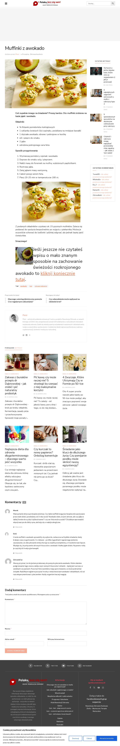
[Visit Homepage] (47, 3)
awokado (23, 286)
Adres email (10, 639)
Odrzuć (89, 738)
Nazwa (8, 629)
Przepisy (25, 54)
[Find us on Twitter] (94, 687)
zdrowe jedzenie (41, 286)
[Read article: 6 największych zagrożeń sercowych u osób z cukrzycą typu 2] (96, 93)
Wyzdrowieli (60, 693)
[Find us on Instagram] (103, 687)
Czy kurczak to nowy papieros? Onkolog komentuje (46, 452)
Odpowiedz (18, 527)
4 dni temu (109, 85)
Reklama (60, 721)
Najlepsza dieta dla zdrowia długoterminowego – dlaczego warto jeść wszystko (17, 455)
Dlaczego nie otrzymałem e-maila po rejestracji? (60, 686)
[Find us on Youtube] (99, 687)
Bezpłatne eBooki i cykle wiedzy (60, 696)
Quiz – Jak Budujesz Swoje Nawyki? (60, 714)
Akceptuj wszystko (107, 738)
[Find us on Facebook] (90, 687)
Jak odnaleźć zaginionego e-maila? (60, 690)
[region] (60, 736)
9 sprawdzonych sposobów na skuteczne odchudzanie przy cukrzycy (109, 120)
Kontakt (60, 725)
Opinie (59, 718)
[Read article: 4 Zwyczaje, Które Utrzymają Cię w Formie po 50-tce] (75, 362)
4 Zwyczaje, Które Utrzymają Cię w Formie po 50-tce (73, 380)
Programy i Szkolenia (60, 699)
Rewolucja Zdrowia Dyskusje (97, 706)
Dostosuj (75, 738)
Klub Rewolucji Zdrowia (60, 702)
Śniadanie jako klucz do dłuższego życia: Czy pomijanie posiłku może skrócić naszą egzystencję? (74, 457)
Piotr (17, 54)
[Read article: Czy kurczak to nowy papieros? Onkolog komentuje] (46, 434)
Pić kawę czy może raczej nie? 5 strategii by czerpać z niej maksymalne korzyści (46, 383)
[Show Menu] (6, 3)
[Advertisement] (60, 24)
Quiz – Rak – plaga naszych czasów (60, 708)
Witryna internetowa (56, 639)
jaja (31, 286)
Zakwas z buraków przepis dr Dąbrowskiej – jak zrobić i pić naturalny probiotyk (16, 385)
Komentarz (10, 599)
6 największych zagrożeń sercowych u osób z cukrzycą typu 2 (109, 97)
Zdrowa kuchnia (36, 54)
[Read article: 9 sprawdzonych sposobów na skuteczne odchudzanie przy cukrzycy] (96, 117)
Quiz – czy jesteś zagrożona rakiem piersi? (59, 711)
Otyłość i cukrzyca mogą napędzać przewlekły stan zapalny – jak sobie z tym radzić (109, 144)
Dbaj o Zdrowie (12, 374)
